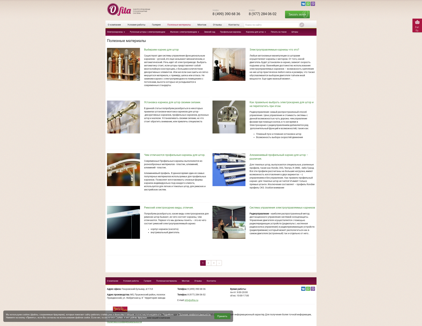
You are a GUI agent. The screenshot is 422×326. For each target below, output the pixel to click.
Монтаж (201, 24)
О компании (114, 24)
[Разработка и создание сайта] (120, 309)
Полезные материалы (179, 24)
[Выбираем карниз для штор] (124, 64)
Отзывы (217, 24)
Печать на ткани (278, 32)
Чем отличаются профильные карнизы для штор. (174, 154)
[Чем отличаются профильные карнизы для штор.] (124, 169)
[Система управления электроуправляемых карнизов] (230, 222)
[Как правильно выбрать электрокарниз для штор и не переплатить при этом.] (230, 116)
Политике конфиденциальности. (195, 314)
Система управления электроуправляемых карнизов (282, 207)
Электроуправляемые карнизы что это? (274, 49)
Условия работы (136, 24)
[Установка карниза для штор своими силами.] (124, 116)
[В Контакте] (303, 4)
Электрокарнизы (115, 32)
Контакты (233, 24)
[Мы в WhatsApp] (308, 4)
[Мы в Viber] (313, 4)
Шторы (294, 32)
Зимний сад (209, 32)
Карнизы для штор (255, 32)
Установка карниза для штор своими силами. (172, 102)
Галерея (156, 24)
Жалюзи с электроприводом (183, 32)
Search (302, 25)
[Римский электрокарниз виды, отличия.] (124, 222)
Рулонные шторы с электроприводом (147, 32)
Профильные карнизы (230, 32)
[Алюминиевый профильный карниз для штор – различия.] (230, 169)
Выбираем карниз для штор (161, 49)
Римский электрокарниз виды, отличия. (169, 207)
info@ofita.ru (191, 300)
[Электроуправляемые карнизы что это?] (230, 64)
